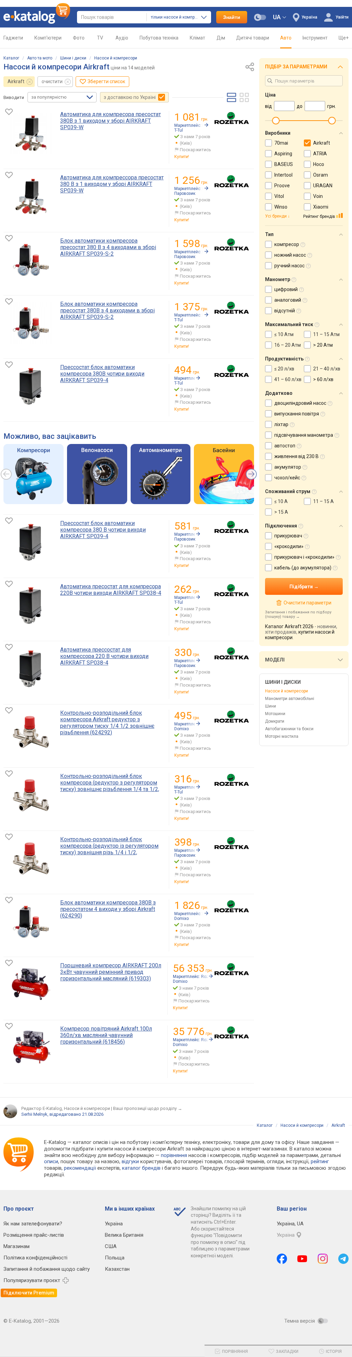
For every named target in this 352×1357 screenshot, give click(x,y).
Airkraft (16, 81)
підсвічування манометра (303, 435)
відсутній (284, 310)
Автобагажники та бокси (289, 728)
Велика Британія (124, 1235)
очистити (52, 81)
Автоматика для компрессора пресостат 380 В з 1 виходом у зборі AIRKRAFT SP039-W (112, 184)
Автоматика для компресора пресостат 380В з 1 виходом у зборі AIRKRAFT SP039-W (110, 121)
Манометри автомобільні (289, 698)
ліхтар (281, 424)
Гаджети (13, 38)
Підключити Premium (28, 1292)
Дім (221, 38)
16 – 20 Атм (287, 345)
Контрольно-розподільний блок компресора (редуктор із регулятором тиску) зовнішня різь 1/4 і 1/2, (109, 846)
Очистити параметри (307, 602)
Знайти (231, 17)
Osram (320, 175)
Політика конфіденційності (35, 1258)
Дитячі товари (252, 38)
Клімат (197, 38)
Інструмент (315, 38)
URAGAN (322, 185)
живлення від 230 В (296, 456)
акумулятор (287, 467)
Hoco (318, 164)
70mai (281, 143)
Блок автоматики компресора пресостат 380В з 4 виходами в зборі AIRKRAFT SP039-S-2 (107, 310)
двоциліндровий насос (300, 403)
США (111, 1246)
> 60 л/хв (323, 379)
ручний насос (289, 265)
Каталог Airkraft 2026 (289, 626)
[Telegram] (343, 1259)
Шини (270, 706)
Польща (114, 1258)
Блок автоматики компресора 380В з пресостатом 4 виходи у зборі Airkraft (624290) (108, 909)
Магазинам (16, 1246)
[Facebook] (282, 1259)
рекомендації (80, 1168)
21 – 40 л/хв (326, 368)
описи (51, 1161)
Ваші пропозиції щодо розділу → (147, 1108)
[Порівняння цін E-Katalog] (36, 17)
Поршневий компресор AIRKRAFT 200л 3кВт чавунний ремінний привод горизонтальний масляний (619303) (110, 972)
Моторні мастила (281, 736)
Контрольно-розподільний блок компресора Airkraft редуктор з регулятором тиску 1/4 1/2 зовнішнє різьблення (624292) (107, 723)
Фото (79, 38)
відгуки (130, 1161)
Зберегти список (106, 81)
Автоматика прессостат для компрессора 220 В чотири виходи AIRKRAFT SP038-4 (104, 656)
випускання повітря (296, 413)
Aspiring (283, 153)
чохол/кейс (287, 477)
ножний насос (290, 255)
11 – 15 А (323, 501)
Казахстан (117, 1269)
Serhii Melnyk (34, 1114)
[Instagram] (323, 1259)
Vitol (279, 196)
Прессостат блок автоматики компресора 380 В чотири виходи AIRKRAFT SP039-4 (103, 530)
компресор (286, 244)
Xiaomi (320, 207)
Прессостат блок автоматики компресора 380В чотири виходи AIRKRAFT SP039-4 (102, 373)
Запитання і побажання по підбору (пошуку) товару (298, 614)
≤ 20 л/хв (284, 368)
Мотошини (275, 713)
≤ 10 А (281, 501)
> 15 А (281, 512)
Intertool (283, 175)
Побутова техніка (159, 38)
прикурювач (288, 535)
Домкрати (274, 721)
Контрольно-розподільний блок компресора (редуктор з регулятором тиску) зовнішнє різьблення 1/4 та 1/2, (109, 782)
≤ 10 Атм (284, 334)
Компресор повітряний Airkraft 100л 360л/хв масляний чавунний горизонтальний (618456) (106, 1035)
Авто (286, 38)
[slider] (275, 120)
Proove (282, 185)
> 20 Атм (323, 345)
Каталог (11, 58)
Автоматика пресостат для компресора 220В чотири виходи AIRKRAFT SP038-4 (110, 589)
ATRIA (320, 153)
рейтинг (320, 1161)
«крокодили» (289, 546)
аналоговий (287, 300)
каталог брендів (141, 1168)
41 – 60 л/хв (287, 379)
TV (100, 38)
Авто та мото (39, 58)
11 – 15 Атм (326, 334)
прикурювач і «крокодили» (304, 557)
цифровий (286, 289)
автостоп (284, 445)
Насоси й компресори (115, 58)
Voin (318, 196)
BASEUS (283, 164)
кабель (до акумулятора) (302, 567)
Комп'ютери (48, 38)
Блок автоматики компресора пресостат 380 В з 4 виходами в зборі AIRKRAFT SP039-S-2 (108, 247)
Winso (280, 207)
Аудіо (122, 38)
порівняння (174, 1155)
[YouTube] (302, 1258)
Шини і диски (73, 58)
